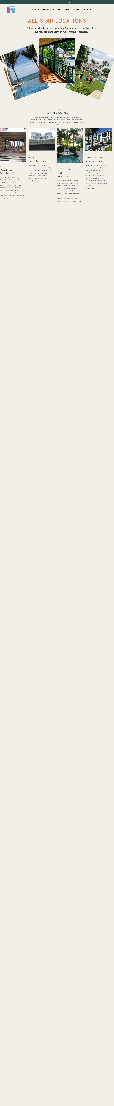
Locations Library (48, 9)
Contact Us (87, 9)
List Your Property (63, 9)
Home (24, 9)
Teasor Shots (35, 9)
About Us (77, 9)
